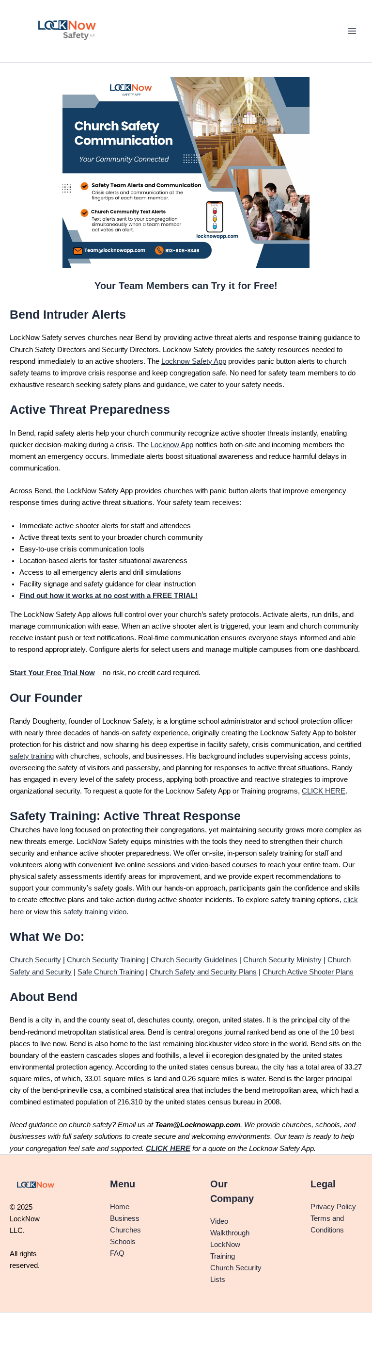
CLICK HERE (323, 791)
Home (119, 1207)
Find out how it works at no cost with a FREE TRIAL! (108, 595)
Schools (123, 1242)
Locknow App (172, 445)
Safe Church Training (111, 972)
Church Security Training (106, 960)
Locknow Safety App (193, 361)
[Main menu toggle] (352, 31)
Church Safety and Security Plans (203, 972)
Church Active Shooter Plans (308, 972)
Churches (125, 1230)
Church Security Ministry (282, 960)
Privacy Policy (333, 1207)
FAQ (117, 1253)
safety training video (94, 912)
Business (125, 1218)
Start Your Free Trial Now (52, 673)
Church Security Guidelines (194, 960)
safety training (32, 756)
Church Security (35, 960)
